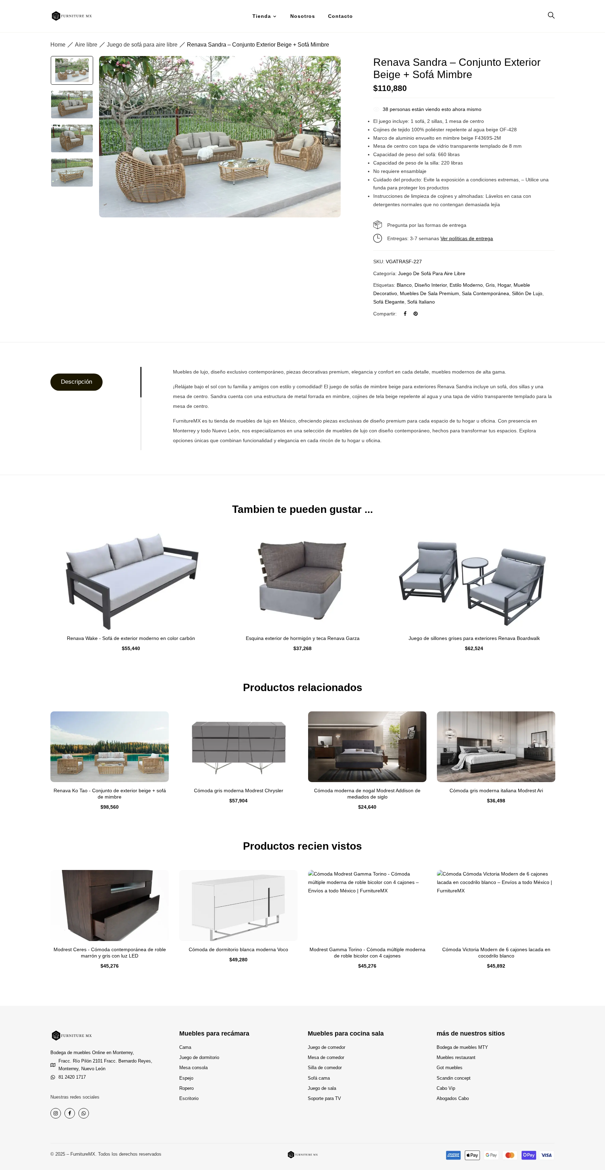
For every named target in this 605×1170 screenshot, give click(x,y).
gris (490, 285)
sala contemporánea (485, 293)
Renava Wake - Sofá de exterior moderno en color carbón (131, 638)
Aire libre (86, 45)
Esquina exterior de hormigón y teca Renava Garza (303, 638)
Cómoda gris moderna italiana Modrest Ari (496, 790)
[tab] (95, 382)
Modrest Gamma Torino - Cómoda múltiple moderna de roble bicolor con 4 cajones (367, 953)
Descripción (76, 381)
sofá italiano (421, 302)
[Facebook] (405, 313)
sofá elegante (388, 302)
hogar (504, 285)
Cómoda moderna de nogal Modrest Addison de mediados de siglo (367, 794)
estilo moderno (466, 285)
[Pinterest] (415, 313)
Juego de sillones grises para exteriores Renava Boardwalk (474, 638)
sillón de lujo (527, 293)
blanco (404, 285)
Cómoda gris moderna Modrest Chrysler (238, 790)
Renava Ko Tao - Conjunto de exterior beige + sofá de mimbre (110, 794)
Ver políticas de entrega (466, 238)
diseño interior (431, 285)
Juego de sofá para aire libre (142, 45)
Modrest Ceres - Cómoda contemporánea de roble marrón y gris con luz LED (110, 953)
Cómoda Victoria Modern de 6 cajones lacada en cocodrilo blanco (496, 953)
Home (57, 45)
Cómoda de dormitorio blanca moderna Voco (238, 949)
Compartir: (385, 313)
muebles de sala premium (429, 293)
